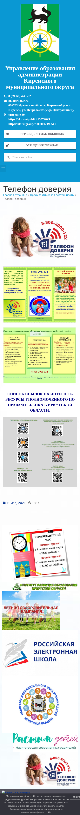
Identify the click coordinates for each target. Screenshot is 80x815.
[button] (3, 168)
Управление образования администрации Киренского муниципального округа (40, 77)
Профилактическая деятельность (52, 194)
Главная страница (15, 194)
